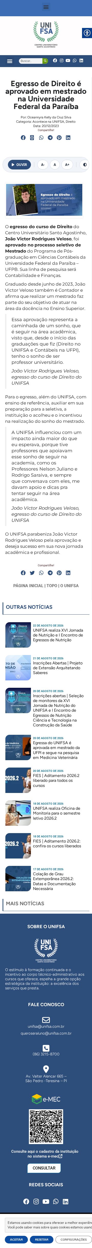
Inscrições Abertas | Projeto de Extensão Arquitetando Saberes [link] (58, 668)
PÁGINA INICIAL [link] (28, 585)
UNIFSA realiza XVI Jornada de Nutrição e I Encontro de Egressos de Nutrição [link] (58, 635)
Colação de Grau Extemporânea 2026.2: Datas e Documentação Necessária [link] (54, 881)
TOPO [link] (52, 585)
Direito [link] (71, 121)
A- (42, 164)
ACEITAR (16, 1240)
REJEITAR (41, 1240)
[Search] (45, 61)
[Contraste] (84, 164)
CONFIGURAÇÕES (74, 1240)
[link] (46, 34)
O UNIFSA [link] (69, 585)
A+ (67, 164)
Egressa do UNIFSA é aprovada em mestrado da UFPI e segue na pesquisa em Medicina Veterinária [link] (56, 750)
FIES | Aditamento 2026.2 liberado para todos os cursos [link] (56, 780)
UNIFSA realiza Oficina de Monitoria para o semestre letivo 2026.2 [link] (56, 813)
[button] (46, 7)
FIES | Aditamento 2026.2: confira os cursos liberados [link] (57, 843)
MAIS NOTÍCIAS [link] (25, 903)
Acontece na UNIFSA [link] (48, 121)
